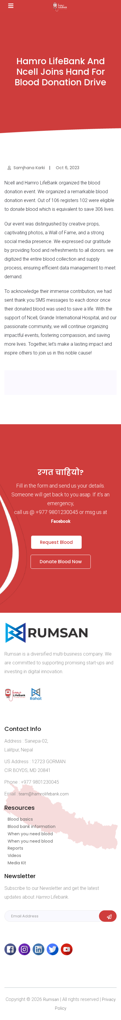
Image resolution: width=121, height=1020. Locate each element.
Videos (14, 855)
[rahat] (36, 699)
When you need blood (30, 834)
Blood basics (20, 819)
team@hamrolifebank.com (44, 794)
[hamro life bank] (16, 699)
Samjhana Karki (29, 168)
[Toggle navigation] (10, 5)
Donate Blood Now (61, 562)
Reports (15, 848)
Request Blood (56, 542)
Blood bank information (32, 826)
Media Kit (17, 863)
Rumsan (51, 999)
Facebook (60, 521)
